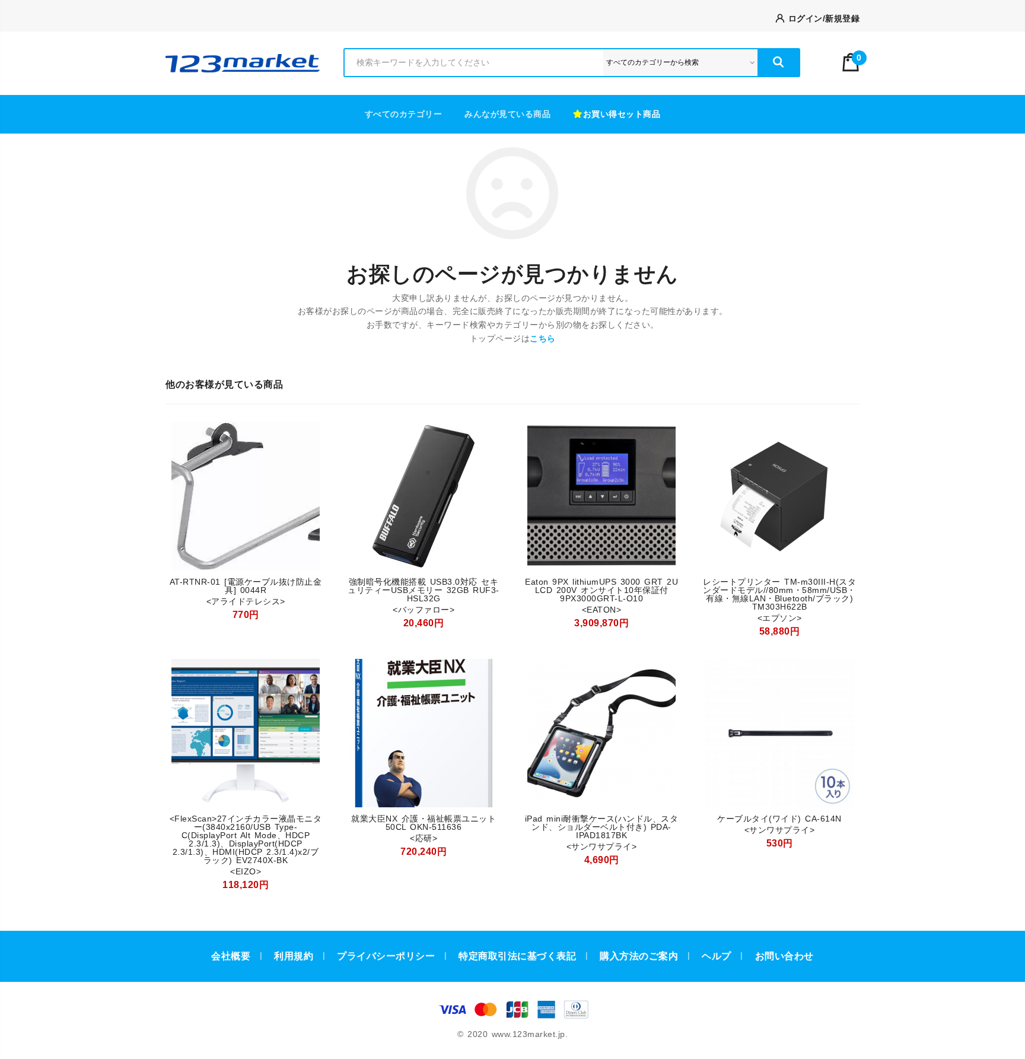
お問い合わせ (784, 956)
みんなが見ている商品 (507, 114)
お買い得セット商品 (622, 114)
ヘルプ (716, 956)
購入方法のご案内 (639, 956)
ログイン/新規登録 (822, 18)
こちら (543, 338)
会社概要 (230, 956)
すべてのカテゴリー (404, 114)
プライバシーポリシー (386, 956)
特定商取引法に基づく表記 (517, 956)
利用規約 (293, 956)
